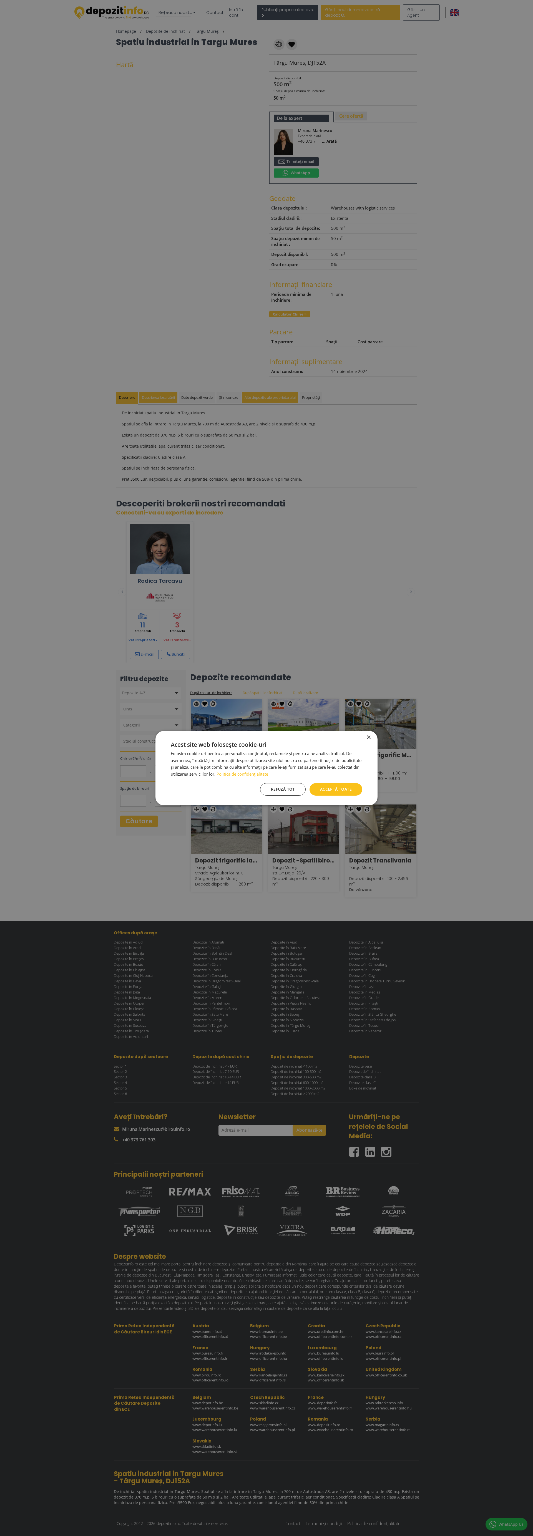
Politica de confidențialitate (242, 774)
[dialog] (266, 768)
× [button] (368, 737)
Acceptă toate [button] (336, 789)
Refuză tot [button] (283, 789)
